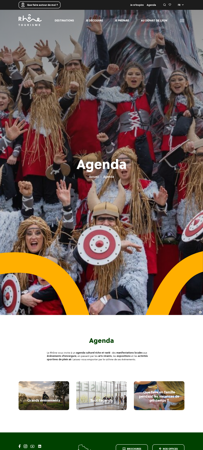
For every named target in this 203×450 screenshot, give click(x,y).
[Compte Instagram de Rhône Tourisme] (25, 446)
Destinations (64, 20)
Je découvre (94, 20)
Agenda (151, 5)
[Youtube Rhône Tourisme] (32, 446)
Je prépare (122, 20)
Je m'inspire (137, 5)
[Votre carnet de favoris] (170, 5)
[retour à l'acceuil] (30, 20)
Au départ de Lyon (154, 20)
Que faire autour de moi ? (42, 5)
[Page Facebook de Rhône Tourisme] (20, 446)
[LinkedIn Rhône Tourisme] (39, 446)
